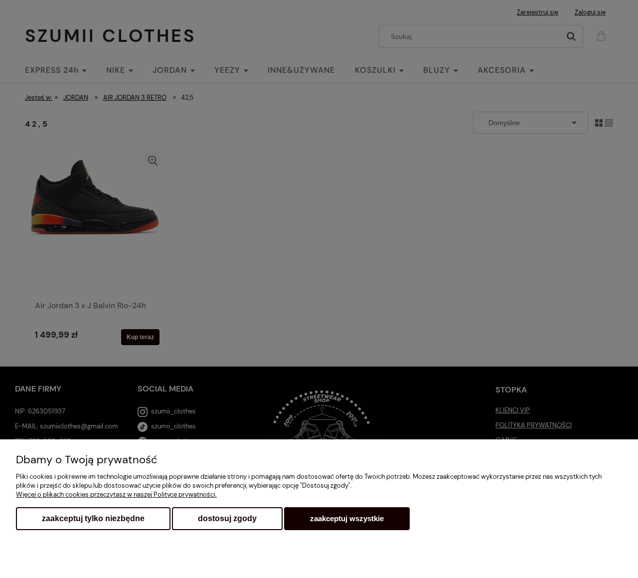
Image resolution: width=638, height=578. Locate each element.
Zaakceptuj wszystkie (347, 518)
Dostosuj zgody (227, 518)
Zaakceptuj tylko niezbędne (93, 518)
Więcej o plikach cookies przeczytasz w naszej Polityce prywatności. (116, 494)
